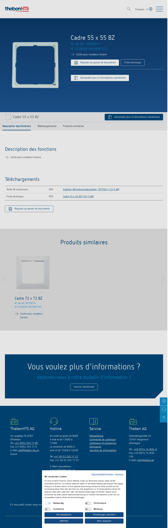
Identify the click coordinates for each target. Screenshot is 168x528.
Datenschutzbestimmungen (102, 474)
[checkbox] (47, 503)
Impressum (119, 474)
